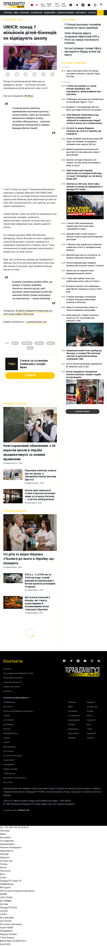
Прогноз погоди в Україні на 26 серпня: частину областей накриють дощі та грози (83, 163)
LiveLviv (6, 738)
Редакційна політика (12, 678)
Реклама (7, 669)
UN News (28, 96)
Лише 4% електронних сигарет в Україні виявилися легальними (81, 308)
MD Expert (8, 706)
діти (15, 343)
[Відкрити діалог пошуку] (101, 4)
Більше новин (82, 411)
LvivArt (6, 742)
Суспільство (13, 19)
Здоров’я (91, 702)
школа (39, 343)
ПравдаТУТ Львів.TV (91, 735)
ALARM (6, 715)
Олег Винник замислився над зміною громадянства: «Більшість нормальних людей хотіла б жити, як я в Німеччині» (84, 119)
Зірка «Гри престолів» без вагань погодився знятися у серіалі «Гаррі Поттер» (83, 74)
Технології (91, 720)
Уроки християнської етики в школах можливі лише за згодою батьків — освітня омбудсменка (40, 495)
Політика (8, 13)
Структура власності (12, 682)
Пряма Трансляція (11, 686)
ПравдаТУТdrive (10, 733)
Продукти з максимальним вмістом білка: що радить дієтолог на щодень (83, 108)
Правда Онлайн (10, 769)
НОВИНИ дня (9, 702)
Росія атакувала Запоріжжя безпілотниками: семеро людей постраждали (83, 374)
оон (30, 348)
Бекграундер (9, 747)
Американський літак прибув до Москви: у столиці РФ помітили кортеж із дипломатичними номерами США (84, 354)
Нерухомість (81, 13)
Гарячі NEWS (8, 760)
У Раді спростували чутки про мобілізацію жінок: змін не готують (83, 279)
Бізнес (90, 715)
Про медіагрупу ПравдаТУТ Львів (18, 673)
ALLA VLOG (8, 782)
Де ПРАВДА (8, 724)
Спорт (89, 729)
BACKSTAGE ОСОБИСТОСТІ (14, 778)
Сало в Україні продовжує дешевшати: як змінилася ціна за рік (84, 365)
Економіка (24, 13)
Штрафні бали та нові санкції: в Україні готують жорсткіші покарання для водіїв (84, 237)
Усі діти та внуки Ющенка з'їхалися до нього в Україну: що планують (28, 558)
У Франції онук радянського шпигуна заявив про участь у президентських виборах (84, 247)
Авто (89, 724)
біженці (27, 343)
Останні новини (73, 63)
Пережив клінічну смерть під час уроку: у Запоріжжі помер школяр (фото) (40, 475)
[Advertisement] (30, 160)
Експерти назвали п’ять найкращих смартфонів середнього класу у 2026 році (83, 289)
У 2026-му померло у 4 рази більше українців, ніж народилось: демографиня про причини (83, 90)
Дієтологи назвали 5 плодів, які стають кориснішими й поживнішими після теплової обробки (37, 603)
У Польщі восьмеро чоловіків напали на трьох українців (83, 26)
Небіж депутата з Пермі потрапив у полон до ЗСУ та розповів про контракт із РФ (82, 318)
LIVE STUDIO (8, 720)
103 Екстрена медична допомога (18, 711)
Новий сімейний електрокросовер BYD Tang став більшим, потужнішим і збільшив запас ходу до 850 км (84, 142)
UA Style (7, 729)
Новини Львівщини (65, 13)
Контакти (13, 660)
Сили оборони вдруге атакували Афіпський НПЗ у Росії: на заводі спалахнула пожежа (82, 38)
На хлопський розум (12, 755)
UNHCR (51, 343)
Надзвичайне (49, 13)
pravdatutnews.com (36, 322)
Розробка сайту (16, 810)
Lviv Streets (8, 751)
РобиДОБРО (8, 764)
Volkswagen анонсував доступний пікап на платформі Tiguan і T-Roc (84, 100)
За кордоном (36, 13)
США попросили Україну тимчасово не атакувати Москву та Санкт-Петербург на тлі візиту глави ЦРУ (84, 174)
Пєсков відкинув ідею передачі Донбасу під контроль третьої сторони (85, 264)
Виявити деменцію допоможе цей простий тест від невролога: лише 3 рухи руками (83, 152)
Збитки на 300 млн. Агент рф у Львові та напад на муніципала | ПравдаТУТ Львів (84, 187)
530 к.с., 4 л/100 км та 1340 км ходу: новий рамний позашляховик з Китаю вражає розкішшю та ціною (40, 580)
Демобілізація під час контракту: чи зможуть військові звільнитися (83, 256)
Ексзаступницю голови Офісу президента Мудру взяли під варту (83, 51)
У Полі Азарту (9, 773)
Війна (16, 13)
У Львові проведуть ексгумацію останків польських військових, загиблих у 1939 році (81, 300)
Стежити (30, 375)
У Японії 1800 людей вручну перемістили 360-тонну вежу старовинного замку (80, 226)
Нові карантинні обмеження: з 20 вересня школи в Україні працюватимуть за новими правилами (29, 452)
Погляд (90, 711)
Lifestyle (92, 13)
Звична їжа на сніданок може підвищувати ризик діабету (80, 272)
